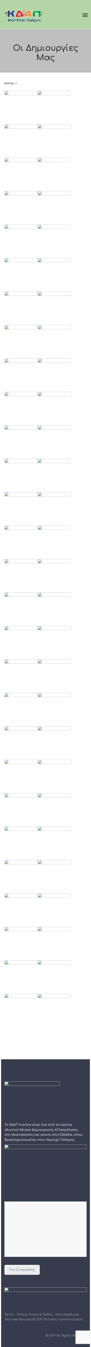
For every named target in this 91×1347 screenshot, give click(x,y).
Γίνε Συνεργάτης (22, 1269)
